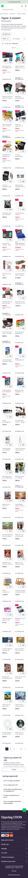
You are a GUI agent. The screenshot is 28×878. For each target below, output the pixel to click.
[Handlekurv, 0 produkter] (22, 6)
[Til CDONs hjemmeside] (2, 6)
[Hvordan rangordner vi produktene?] (2, 43)
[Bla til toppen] (24, 810)
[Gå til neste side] (24, 748)
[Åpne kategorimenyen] (25, 6)
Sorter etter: (8, 43)
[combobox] (14, 9)
